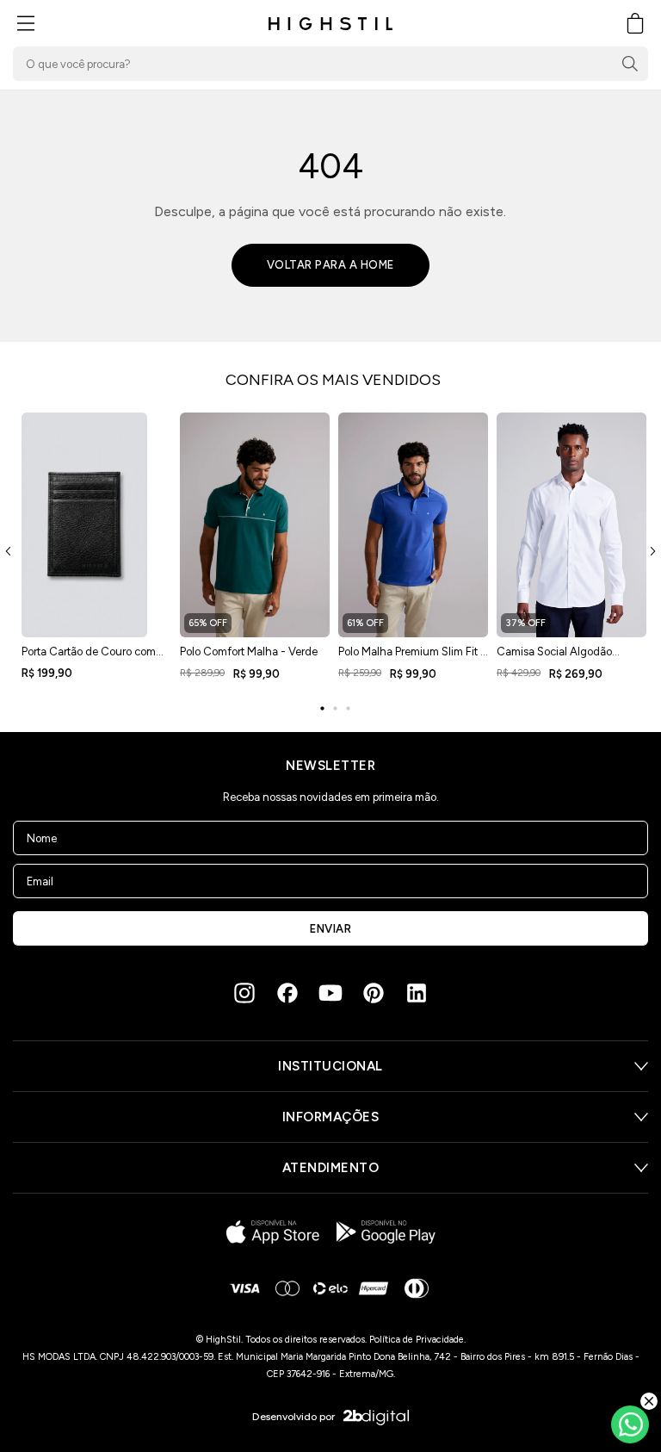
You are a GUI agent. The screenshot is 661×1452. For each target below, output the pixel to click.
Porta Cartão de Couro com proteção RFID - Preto (89, 657)
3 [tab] (347, 708)
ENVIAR (330, 928)
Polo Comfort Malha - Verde (249, 651)
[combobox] (330, 64)
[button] (26, 23)
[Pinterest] (373, 993)
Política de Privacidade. (417, 1339)
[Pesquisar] (630, 63)
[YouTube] (330, 993)
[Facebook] (287, 993)
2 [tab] (334, 708)
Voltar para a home (330, 264)
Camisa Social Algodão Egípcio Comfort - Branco (559, 657)
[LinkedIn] (416, 993)
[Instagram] (244, 993)
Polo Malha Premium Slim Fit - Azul (411, 657)
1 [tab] (321, 708)
